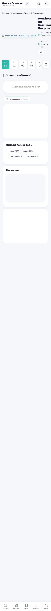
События (16, 608)
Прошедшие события (18, 99)
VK (41, 52)
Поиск (46, 608)
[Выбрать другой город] (27, 4)
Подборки (36, 608)
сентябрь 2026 (16, 156)
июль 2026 (14, 151)
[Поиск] (39, 4)
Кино (26, 608)
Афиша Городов (12, 3)
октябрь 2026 (32, 156)
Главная (5, 13)
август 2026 (28, 151)
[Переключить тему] (46, 3)
